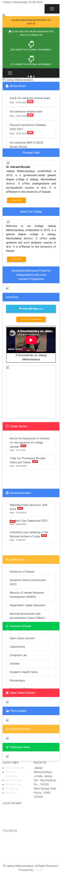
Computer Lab (18, 655)
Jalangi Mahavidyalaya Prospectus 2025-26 (31, 22)
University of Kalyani (22, 571)
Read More (17, 200)
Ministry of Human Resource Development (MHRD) (27, 594)
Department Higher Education (27, 605)
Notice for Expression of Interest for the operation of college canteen (30, 444)
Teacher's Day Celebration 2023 (29, 522)
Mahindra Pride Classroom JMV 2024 (28, 508)
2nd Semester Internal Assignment (31, 49)
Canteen (14, 663)
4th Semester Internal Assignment (31, 64)
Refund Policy (14, 784)
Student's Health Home (24, 672)
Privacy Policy (14, 780)
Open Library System (22, 638)
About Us (11, 792)
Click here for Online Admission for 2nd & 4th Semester (32, 33)
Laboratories (17, 646)
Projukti (38, 870)
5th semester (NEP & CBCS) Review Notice (26, 146)
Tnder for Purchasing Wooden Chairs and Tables (27, 461)
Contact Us (12, 788)
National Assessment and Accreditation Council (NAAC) (27, 616)
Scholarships (17, 680)
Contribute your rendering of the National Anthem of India (29, 535)
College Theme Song (31, 319)
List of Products (15, 767)
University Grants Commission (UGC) (28, 582)
